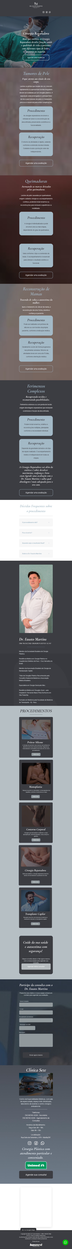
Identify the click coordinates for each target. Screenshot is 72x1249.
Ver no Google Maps (28, 1230)
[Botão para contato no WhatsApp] (65, 1242)
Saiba (34, 754)
